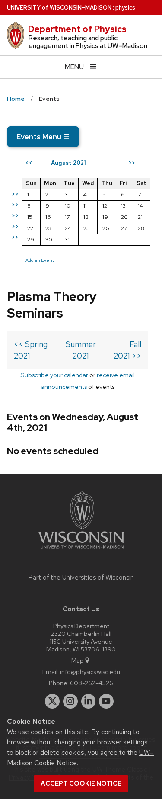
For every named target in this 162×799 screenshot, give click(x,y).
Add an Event (39, 260)
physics (125, 7)
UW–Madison (59, 7)
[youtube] (106, 701)
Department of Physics (77, 29)
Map (77, 660)
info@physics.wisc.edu (90, 671)
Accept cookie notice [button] (81, 783)
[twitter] (52, 701)
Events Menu (43, 136)
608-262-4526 (91, 683)
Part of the (81, 577)
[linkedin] (88, 701)
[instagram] (70, 701)
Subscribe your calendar (54, 375)
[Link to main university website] (81, 550)
